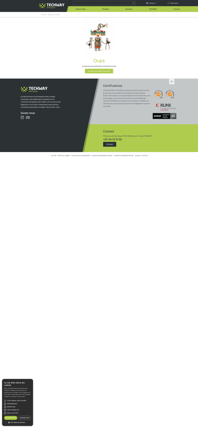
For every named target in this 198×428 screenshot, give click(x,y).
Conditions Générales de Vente (101, 155)
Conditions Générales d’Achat (124, 155)
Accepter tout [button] (10, 418)
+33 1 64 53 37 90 (112, 139)
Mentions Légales (64, 155)
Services (128, 9)
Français (152, 3)
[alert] (17, 402)
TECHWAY (153, 9)
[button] (17, 422)
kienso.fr (145, 155)
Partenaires (174, 3)
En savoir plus (21, 396)
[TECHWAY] (51, 5)
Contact (176, 9)
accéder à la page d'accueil (99, 71)
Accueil (43, 14)
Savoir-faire (81, 9)
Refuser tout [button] (24, 418)
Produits (105, 9)
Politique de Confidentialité (80, 155)
